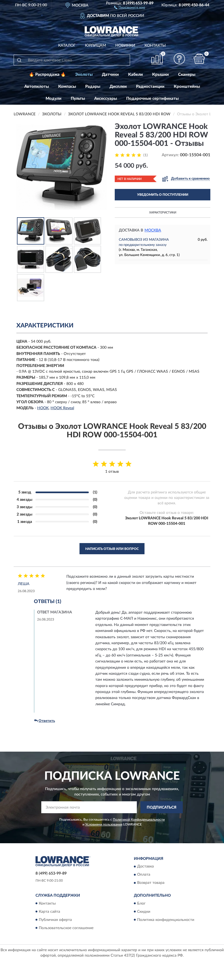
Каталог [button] (67, 45)
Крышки (160, 75)
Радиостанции (150, 87)
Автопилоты (36, 87)
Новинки (125, 45)
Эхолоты (84, 75)
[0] (199, 58)
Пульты (78, 99)
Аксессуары (105, 99)
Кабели (135, 75)
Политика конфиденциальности (165, 920)
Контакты (155, 45)
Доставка (145, 867)
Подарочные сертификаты (152, 99)
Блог (141, 903)
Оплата (143, 875)
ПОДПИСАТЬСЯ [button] (161, 807)
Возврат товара (150, 883)
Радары (92, 87)
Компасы (67, 87)
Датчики (110, 75)
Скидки (143, 912)
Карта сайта (49, 912)
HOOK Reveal (62, 408)
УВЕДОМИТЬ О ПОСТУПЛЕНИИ (162, 194)
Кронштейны (187, 87)
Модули (53, 99)
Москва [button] (153, 230)
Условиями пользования (103, 824)
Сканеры (186, 75)
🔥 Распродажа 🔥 (47, 75)
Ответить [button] (47, 721)
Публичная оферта (55, 920)
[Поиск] (19, 60)
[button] (129, 7)
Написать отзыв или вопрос (112, 548)
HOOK (43, 408)
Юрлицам (95, 45)
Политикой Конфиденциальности (139, 819)
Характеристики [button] (162, 212)
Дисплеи (118, 87)
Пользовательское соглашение (66, 928)
